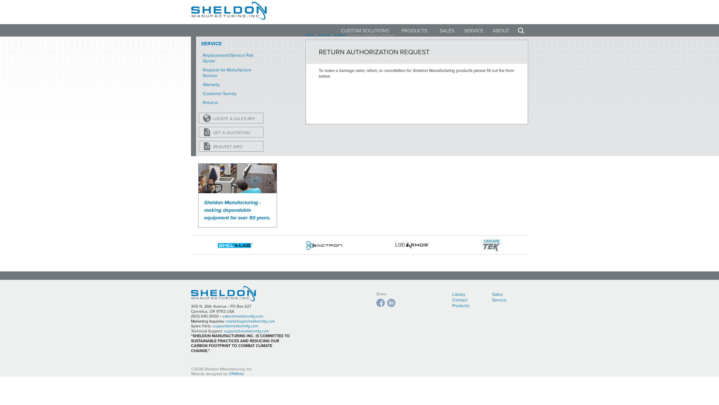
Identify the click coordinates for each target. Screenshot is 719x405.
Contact (460, 300)
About (501, 31)
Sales (447, 31)
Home (310, 35)
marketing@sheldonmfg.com (250, 321)
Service (473, 31)
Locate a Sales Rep (234, 118)
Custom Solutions (365, 31)
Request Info (228, 146)
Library (458, 294)
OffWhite (236, 374)
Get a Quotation (231, 132)
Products (414, 31)
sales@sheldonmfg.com (242, 316)
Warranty (211, 84)
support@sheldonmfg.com (235, 326)
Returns (210, 102)
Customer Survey (219, 93)
